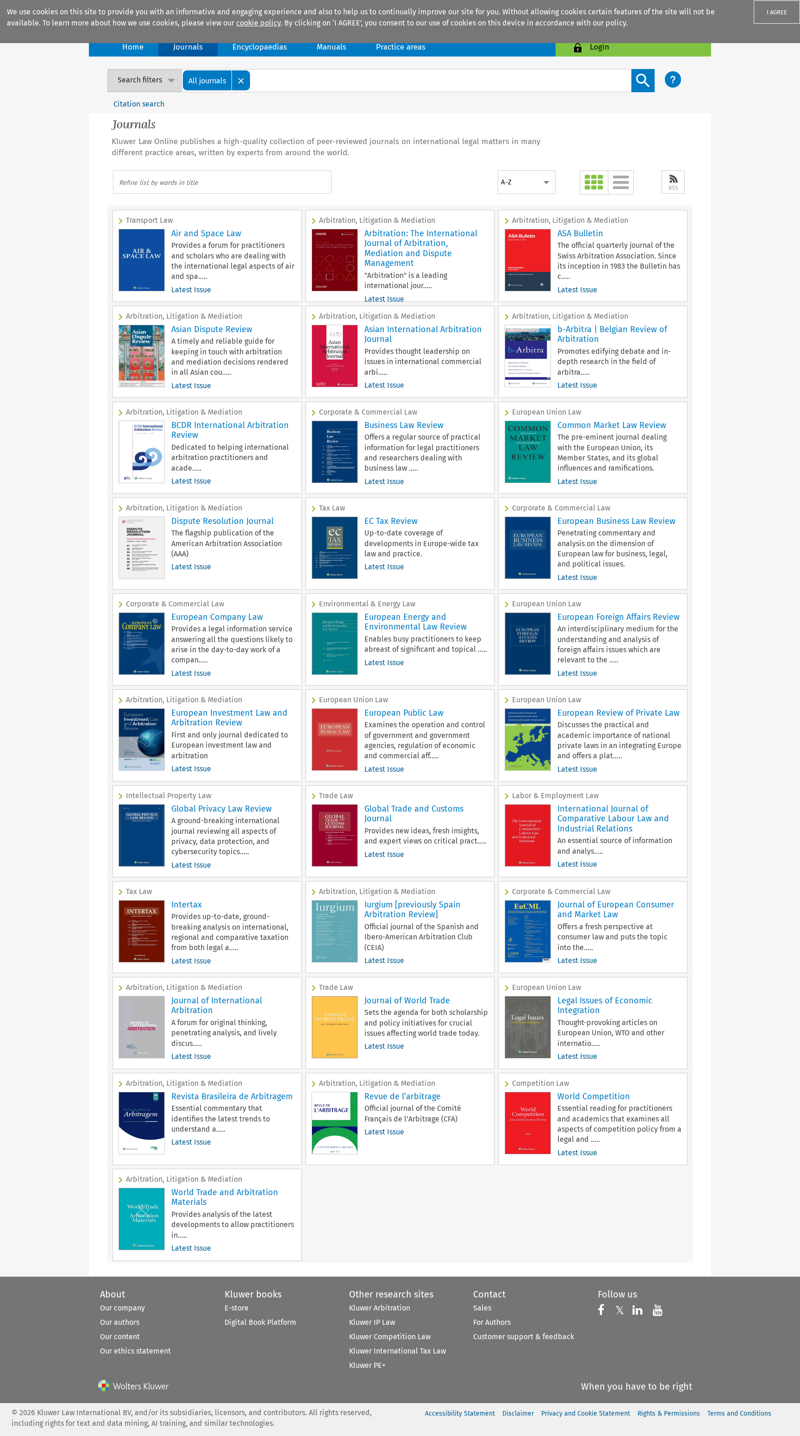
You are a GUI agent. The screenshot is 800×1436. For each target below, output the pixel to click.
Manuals (331, 47)
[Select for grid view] (594, 182)
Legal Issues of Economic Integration (604, 1005)
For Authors (492, 1322)
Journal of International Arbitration (216, 1005)
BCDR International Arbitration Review (230, 430)
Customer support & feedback (523, 1336)
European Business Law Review (616, 521)
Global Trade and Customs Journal (413, 814)
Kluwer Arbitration (379, 1308)
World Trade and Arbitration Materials (224, 1197)
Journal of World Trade (407, 1000)
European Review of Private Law (618, 713)
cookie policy (258, 23)
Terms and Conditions (739, 1413)
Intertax (186, 905)
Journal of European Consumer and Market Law (615, 910)
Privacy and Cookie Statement (585, 1413)
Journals (188, 47)
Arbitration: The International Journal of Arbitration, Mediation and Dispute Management (420, 248)
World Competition (593, 1096)
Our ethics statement (135, 1351)
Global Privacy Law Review (221, 809)
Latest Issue (191, 289)
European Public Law (404, 713)
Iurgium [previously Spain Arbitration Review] (412, 910)
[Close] (241, 80)
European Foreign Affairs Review (618, 617)
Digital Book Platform (260, 1322)
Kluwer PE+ (367, 1365)
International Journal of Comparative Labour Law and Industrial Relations (613, 819)
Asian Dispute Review (211, 329)
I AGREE (777, 12)
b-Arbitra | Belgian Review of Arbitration (612, 334)
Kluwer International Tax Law (397, 1351)
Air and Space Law (206, 233)
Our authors (119, 1322)
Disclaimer (518, 1413)
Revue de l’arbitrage (402, 1096)
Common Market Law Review (611, 425)
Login (599, 47)
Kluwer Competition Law (390, 1336)
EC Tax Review (391, 521)
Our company (122, 1308)
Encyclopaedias (259, 47)
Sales (482, 1308)
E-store (237, 1308)
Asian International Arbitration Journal (423, 334)
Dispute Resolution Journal (222, 521)
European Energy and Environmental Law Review (415, 622)
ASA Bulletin (580, 233)
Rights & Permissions (669, 1413)
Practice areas (400, 47)
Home (133, 47)
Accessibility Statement (460, 1413)
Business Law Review (404, 425)
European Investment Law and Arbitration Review (229, 718)
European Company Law (217, 617)
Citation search (138, 104)
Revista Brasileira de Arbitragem (232, 1096)
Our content (120, 1336)
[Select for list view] (621, 182)
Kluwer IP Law (372, 1322)
